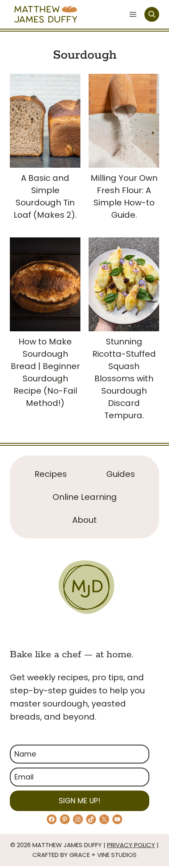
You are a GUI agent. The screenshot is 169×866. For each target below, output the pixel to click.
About (84, 520)
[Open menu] (132, 14)
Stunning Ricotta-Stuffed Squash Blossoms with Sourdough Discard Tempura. (124, 378)
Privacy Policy (131, 845)
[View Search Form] (151, 14)
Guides (120, 474)
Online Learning (85, 497)
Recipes (50, 474)
